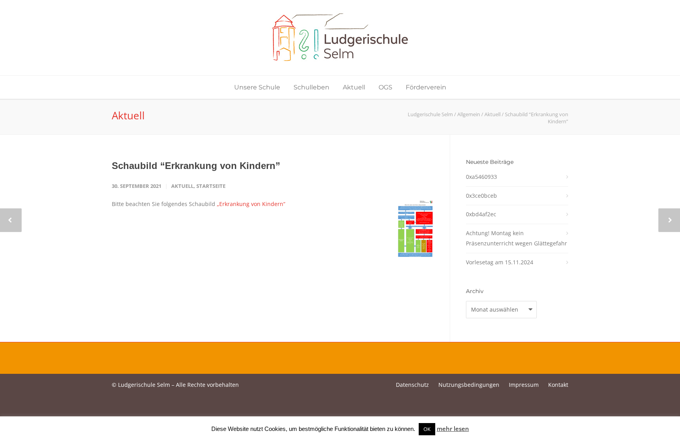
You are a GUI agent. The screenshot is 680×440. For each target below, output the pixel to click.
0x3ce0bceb (481, 195)
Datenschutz (412, 384)
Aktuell (354, 87)
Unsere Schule (257, 87)
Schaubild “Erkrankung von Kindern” (196, 165)
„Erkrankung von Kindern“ (251, 204)
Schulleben (311, 87)
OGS (385, 87)
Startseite (210, 185)
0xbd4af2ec (481, 214)
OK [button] (427, 429)
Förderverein (426, 87)
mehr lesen (453, 429)
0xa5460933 (481, 176)
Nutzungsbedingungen (468, 384)
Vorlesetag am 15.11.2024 (499, 262)
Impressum (524, 384)
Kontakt (558, 384)
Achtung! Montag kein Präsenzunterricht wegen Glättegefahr (516, 238)
